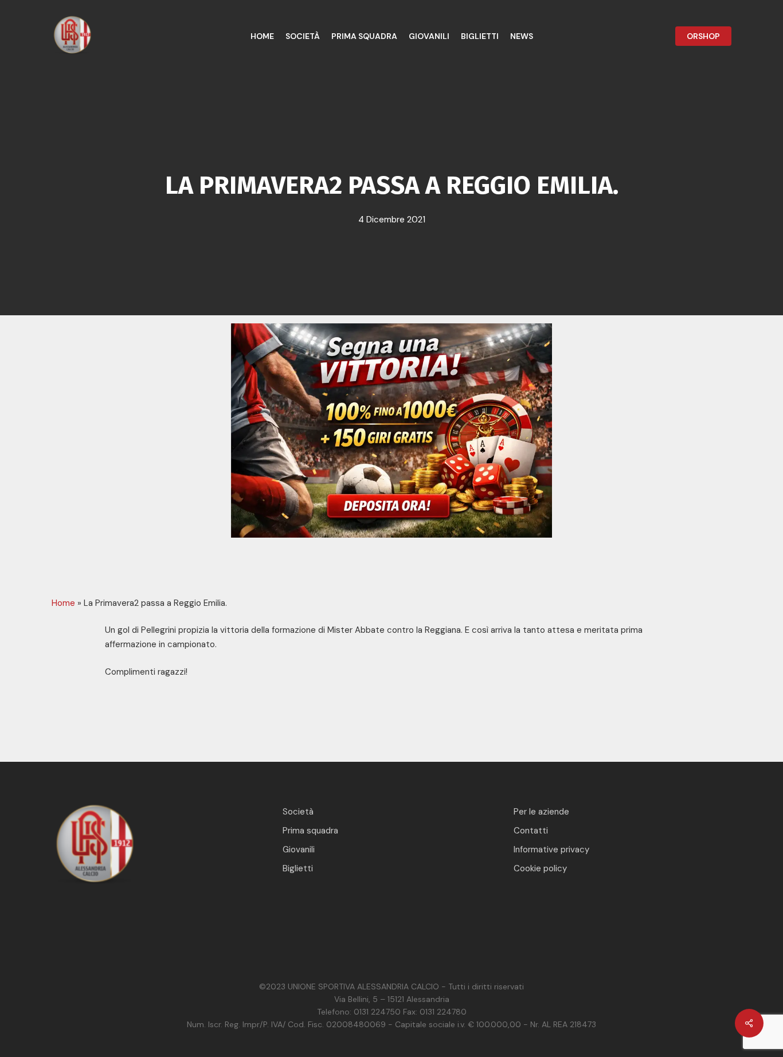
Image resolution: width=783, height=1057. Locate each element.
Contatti (531, 830)
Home (63, 603)
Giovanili (299, 849)
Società (298, 811)
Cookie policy (540, 868)
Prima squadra (310, 830)
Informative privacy (551, 849)
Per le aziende (541, 811)
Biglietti (298, 868)
